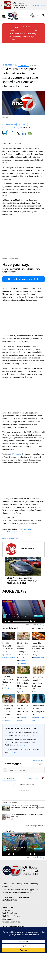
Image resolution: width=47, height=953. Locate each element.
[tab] (9, 779)
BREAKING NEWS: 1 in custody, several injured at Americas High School (23, 37)
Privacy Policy (22, 884)
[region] (23, 794)
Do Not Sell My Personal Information (16, 892)
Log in (35, 760)
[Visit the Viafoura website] (39, 826)
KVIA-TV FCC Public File (13, 889)
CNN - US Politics (25, 529)
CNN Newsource (10, 124)
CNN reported (15, 454)
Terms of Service (8, 884)
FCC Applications (32, 889)
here (13, 752)
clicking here (21, 745)
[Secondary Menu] (5, 16)
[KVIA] (15, 15)
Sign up (40, 760)
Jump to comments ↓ (10, 538)
